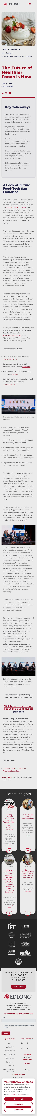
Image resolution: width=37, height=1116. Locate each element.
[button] (30, 4)
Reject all (18, 1104)
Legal (21, 1094)
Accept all (18, 1099)
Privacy (13, 1094)
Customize (18, 1109)
